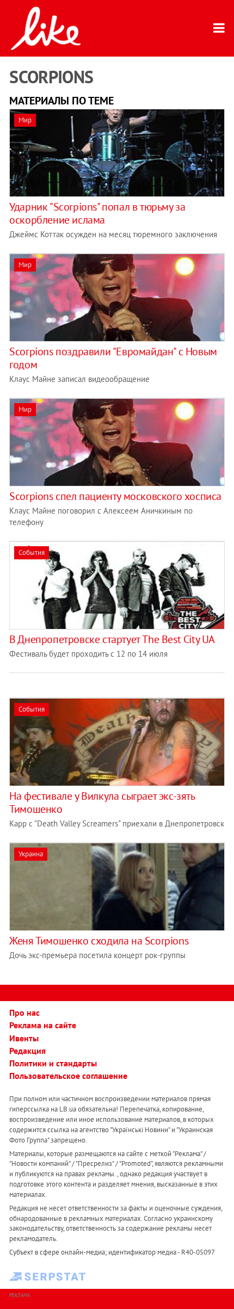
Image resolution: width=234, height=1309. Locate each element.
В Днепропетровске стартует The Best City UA (112, 639)
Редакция (27, 1050)
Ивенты (24, 1038)
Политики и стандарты (53, 1063)
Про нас (24, 1012)
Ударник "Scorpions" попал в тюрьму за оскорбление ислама (97, 213)
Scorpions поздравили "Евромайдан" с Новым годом (113, 358)
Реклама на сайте (42, 1025)
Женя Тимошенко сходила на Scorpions (98, 941)
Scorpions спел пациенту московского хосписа (115, 496)
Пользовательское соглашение (68, 1075)
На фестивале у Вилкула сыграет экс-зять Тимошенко (101, 802)
